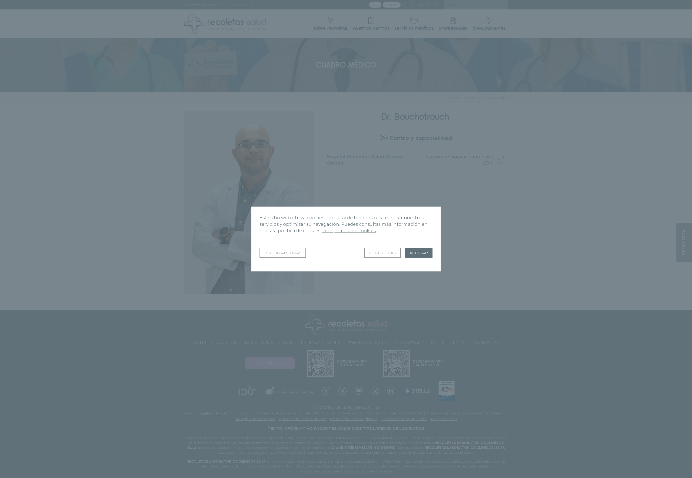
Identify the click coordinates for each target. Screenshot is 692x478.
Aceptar (419, 252)
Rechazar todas (282, 252)
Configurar (382, 252)
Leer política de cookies (349, 230)
